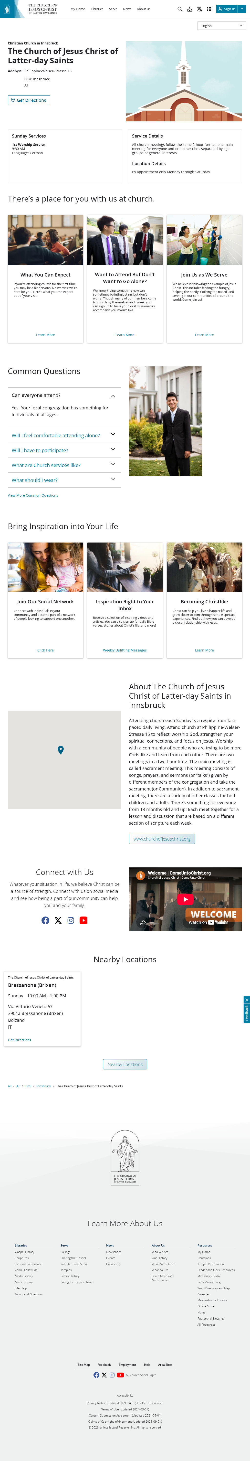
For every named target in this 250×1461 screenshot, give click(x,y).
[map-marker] (64, 753)
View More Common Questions (33, 495)
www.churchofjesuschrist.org (162, 839)
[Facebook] (45, 920)
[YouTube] (83, 920)
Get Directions (19, 1040)
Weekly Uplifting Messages (125, 650)
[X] (58, 920)
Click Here (45, 650)
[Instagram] (71, 920)
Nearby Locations (125, 1064)
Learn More (45, 335)
